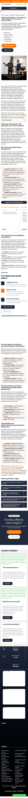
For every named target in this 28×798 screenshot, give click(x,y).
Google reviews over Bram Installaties (16, 116)
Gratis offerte (13, 8)
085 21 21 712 (8, 50)
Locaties (6, 15)
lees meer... (7, 583)
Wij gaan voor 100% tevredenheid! (14, 202)
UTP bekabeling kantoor (10, 567)
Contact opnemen (15, 655)
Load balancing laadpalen (11, 624)
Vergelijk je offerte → (14, 78)
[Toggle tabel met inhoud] (24, 120)
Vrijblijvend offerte (8, 45)
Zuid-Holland (11, 15)
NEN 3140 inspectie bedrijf (11, 601)
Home (2, 15)
